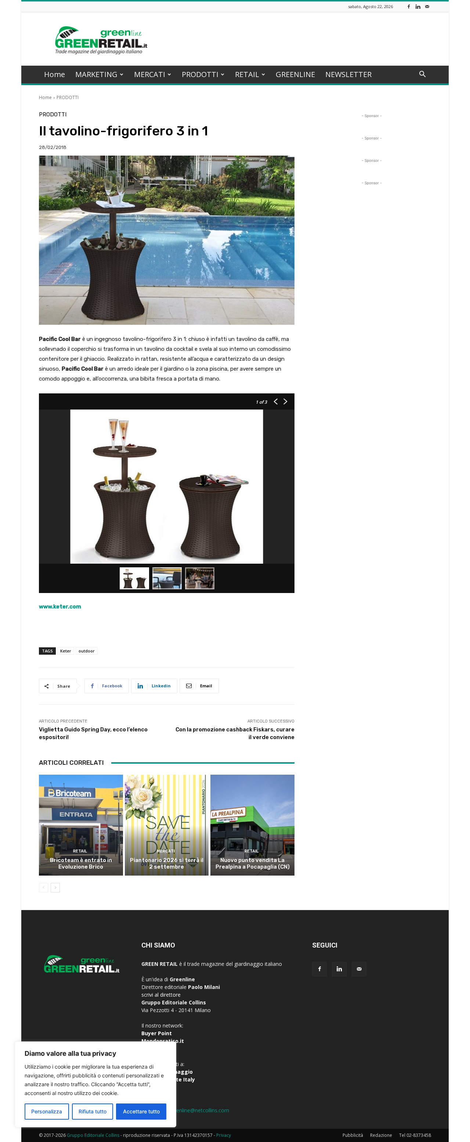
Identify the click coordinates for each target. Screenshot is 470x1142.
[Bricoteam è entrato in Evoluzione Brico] (81, 825)
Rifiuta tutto (92, 1111)
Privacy (223, 1135)
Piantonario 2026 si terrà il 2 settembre (166, 863)
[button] (422, 75)
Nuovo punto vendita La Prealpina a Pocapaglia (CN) (253, 863)
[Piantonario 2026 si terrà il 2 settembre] (167, 825)
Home (54, 74)
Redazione (381, 1135)
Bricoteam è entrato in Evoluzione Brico (81, 863)
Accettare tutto (141, 1111)
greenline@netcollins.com (199, 1110)
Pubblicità (353, 1135)
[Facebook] (409, 6)
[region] (95, 1084)
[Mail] (427, 6)
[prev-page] (43, 887)
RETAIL (247, 74)
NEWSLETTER (348, 74)
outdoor (87, 651)
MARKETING (96, 74)
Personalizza (46, 1111)
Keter (65, 651)
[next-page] (55, 887)
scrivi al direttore (161, 994)
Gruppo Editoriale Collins (93, 1135)
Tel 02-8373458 (415, 1135)
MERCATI (149, 74)
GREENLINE (295, 74)
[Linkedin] (418, 6)
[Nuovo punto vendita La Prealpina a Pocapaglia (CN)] (252, 825)
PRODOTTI (200, 74)
